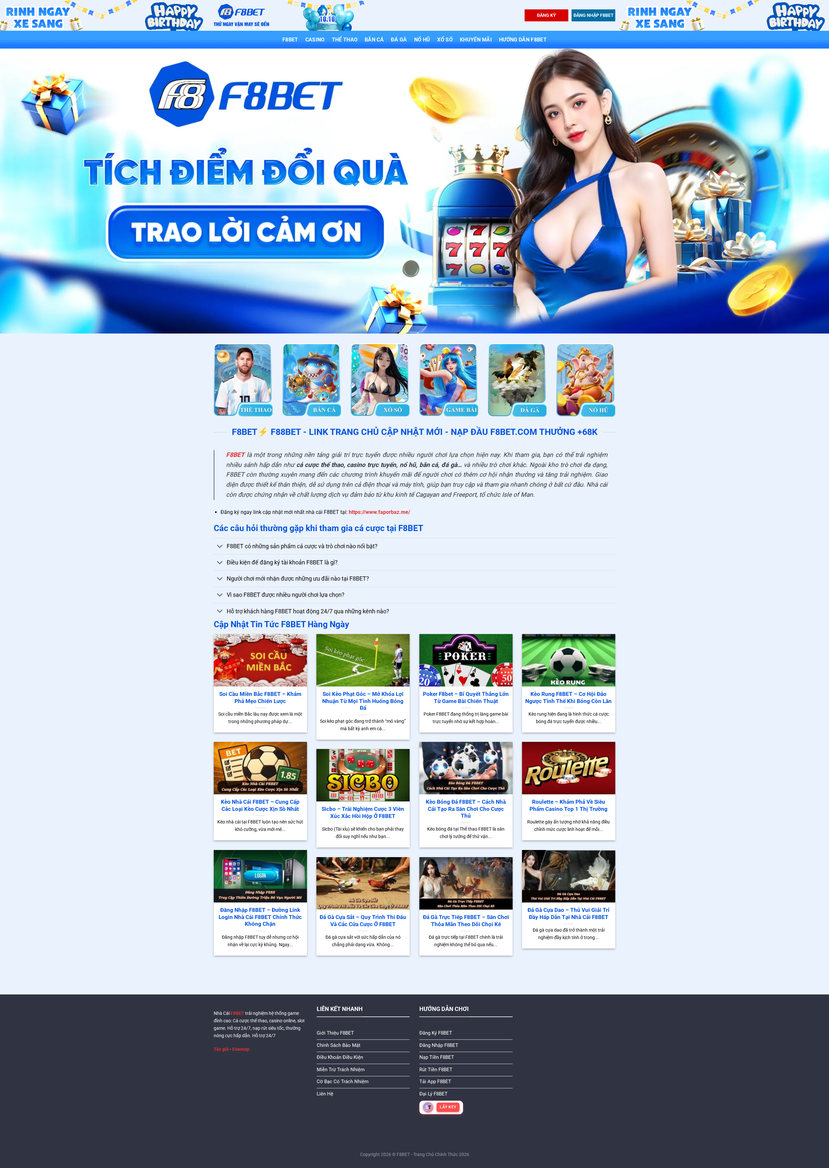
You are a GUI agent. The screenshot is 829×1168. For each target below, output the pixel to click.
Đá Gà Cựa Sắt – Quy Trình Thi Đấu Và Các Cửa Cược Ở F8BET (363, 920)
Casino (315, 40)
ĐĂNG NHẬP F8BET (593, 15)
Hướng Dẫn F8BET (523, 40)
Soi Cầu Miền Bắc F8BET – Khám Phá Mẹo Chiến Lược (260, 697)
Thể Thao (345, 40)
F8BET (290, 40)
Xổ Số (445, 40)
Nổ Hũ (422, 40)
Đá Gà (399, 40)
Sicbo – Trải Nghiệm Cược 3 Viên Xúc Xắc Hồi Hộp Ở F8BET (363, 812)
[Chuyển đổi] (220, 547)
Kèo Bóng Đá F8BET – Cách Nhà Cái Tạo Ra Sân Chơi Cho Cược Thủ (466, 809)
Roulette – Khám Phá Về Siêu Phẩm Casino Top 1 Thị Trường (568, 805)
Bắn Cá (374, 40)
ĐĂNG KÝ (546, 15)
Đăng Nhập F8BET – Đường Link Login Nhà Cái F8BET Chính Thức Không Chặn (260, 917)
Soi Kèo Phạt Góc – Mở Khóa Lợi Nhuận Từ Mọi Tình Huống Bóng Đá (362, 701)
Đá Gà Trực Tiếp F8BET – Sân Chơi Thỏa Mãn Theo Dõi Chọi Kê (466, 920)
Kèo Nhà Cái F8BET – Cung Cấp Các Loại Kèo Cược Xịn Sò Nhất (260, 805)
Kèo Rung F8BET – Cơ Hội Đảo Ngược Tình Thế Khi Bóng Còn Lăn (568, 697)
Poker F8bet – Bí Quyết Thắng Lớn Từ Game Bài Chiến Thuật (466, 697)
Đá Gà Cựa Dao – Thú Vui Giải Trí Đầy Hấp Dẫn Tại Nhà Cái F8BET (568, 913)
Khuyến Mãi (476, 40)
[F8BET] (241, 15)
